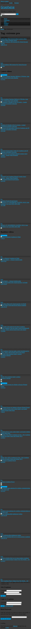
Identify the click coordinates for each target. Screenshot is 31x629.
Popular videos (4, 40)
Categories (7, 20)
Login (10, 3)
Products (6, 23)
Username (3, 590)
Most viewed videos (13, 39)
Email (2, 592)
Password (3, 594)
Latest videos (4, 39)
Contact (6, 24)
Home (5, 18)
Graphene (7, 7)
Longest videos (23, 39)
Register (16, 3)
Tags (5, 21)
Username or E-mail (6, 617)
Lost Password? (9, 606)
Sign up (3, 595)
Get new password (5, 618)
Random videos (13, 40)
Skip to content (5, 1)
